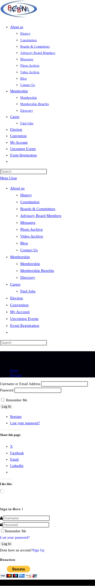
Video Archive (31, 236)
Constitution (30, 202)
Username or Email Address (20, 384)
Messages (27, 223)
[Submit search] (49, 343)
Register (16, 375)
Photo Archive (31, 229)
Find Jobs (27, 291)
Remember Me (16, 400)
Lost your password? (25, 423)
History (26, 195)
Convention (19, 305)
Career (15, 284)
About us (17, 188)
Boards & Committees (37, 209)
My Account (20, 312)
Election (16, 298)
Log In (6, 406)
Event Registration (24, 326)
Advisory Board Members (40, 216)
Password (6, 390)
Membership (20, 257)
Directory (27, 277)
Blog (24, 243)
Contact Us (29, 250)
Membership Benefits (37, 271)
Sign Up (38, 550)
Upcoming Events (24, 319)
